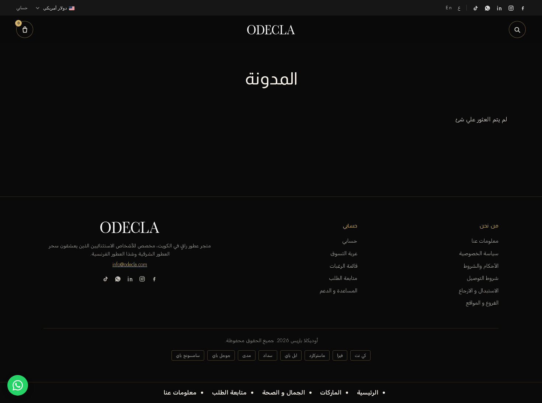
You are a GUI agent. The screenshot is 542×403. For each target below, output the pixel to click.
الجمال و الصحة (283, 392)
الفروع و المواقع (482, 302)
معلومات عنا (180, 392)
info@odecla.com (129, 264)
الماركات (330, 392)
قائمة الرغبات (343, 266)
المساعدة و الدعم (338, 290)
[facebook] (523, 7)
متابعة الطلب (229, 392)
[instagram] (511, 7)
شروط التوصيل (482, 278)
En (449, 7)
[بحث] (517, 29)
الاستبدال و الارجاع (478, 290)
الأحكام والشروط (480, 266)
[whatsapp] (487, 7)
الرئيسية (367, 392)
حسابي (349, 240)
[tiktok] (476, 7)
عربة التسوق (343, 253)
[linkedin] (499, 7)
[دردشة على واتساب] (17, 385)
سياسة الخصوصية (478, 253)
